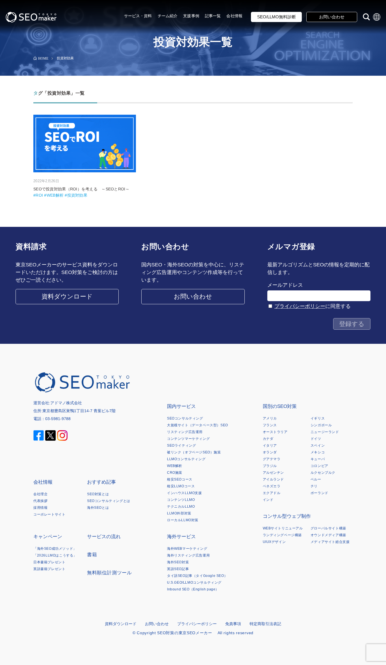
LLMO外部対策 (179, 513)
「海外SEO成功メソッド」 (55, 549)
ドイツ (316, 439)
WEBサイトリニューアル (283, 528)
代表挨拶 (40, 501)
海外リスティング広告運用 (188, 555)
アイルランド (273, 479)
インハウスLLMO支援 (184, 493)
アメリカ (270, 418)
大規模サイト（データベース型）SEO (197, 425)
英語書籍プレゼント (49, 569)
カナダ (268, 439)
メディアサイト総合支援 (330, 542)
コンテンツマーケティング (188, 439)
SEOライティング (181, 445)
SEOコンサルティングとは (108, 501)
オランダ (270, 452)
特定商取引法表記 (265, 623)
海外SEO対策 (178, 562)
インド (268, 500)
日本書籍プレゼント (49, 562)
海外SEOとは (98, 508)
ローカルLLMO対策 (182, 520)
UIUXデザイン (274, 542)
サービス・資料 (138, 16)
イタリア (270, 445)
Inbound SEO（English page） (193, 589)
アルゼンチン (273, 473)
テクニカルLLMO (181, 506)
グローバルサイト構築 (328, 528)
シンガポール (321, 425)
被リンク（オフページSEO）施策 (194, 452)
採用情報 (40, 508)
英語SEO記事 (178, 569)
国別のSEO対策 (280, 406)
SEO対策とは (98, 494)
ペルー (316, 479)
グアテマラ (272, 459)
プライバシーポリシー (299, 306)
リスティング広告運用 (185, 432)
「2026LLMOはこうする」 (55, 555)
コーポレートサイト (49, 514)
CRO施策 (174, 473)
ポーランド (319, 493)
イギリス (318, 418)
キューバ (318, 459)
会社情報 (234, 16)
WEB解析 (174, 466)
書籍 (92, 554)
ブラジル (270, 466)
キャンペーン (47, 536)
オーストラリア (275, 432)
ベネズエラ (272, 486)
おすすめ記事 (101, 482)
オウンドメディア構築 (328, 535)
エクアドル (272, 493)
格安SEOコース (179, 479)
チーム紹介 (168, 16)
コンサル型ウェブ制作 (287, 516)
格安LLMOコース (181, 486)
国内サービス (181, 406)
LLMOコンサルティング (186, 459)
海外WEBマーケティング (187, 549)
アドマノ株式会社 (66, 403)
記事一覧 (213, 16)
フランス (270, 425)
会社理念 (40, 494)
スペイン (318, 445)
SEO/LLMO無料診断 (276, 16)
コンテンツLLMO (181, 500)
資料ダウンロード (67, 296)
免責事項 (233, 623)
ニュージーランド (325, 432)
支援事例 (191, 16)
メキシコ (318, 452)
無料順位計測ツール (109, 572)
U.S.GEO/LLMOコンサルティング (194, 582)
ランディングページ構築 (282, 535)
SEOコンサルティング (185, 418)
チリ (314, 486)
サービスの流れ (104, 536)
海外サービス (181, 536)
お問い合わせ (331, 16)
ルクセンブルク (323, 473)
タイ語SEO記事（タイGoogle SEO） (197, 576)
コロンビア (319, 466)
